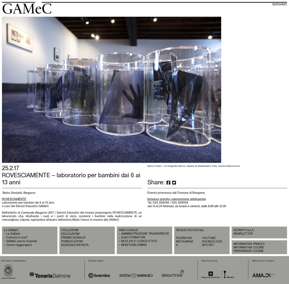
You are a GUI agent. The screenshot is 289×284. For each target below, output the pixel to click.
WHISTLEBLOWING (134, 244)
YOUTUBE (209, 238)
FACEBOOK (184, 238)
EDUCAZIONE (70, 233)
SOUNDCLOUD (212, 241)
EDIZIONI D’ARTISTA (75, 245)
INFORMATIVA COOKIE (249, 247)
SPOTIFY (208, 245)
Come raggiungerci (19, 244)
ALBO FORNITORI (133, 237)
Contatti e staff (17, 237)
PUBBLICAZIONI (72, 241)
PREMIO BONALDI (73, 237)
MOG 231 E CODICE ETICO (139, 241)
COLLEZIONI (69, 230)
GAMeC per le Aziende (21, 241)
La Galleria (13, 233)
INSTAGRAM (184, 241)
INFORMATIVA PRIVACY (249, 244)
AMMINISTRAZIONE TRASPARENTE (145, 233)
